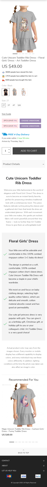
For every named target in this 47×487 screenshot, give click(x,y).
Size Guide (6, 114)
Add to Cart (29, 151)
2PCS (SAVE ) (10, 120)
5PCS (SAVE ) (10, 126)
